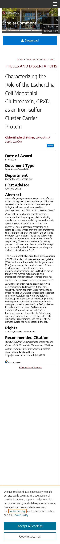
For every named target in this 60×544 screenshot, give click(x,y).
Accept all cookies (30, 526)
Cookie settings (17, 511)
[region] (30, 515)
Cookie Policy (20, 515)
